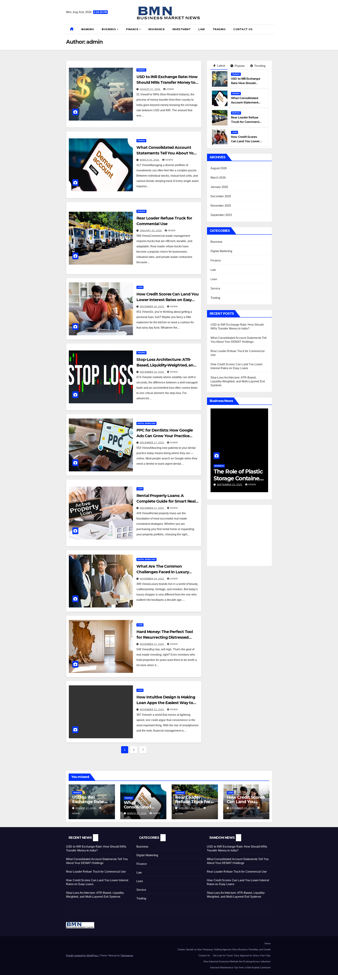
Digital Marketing (146, 423)
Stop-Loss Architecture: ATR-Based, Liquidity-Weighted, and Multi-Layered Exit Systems (166, 365)
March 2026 (218, 177)
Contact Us (242, 29)
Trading (219, 29)
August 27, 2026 (150, 89)
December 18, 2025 (152, 372)
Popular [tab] (239, 65)
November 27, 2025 (152, 644)
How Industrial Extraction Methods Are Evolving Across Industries (237, 961)
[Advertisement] (240, 533)
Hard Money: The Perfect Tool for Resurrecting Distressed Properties (164, 637)
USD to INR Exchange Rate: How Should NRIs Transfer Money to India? (167, 82)
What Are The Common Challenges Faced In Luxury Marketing (162, 572)
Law (201, 29)
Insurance (156, 29)
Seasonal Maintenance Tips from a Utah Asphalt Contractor (240, 967)
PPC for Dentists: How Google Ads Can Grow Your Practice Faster (164, 436)
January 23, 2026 (151, 230)
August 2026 (219, 168)
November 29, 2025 (152, 578)
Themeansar (126, 955)
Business (109, 29)
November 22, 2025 (152, 709)
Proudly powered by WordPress (82, 955)
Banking (87, 29)
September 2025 (221, 214)
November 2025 (221, 205)
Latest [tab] (221, 65)
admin (170, 89)
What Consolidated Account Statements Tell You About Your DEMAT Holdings (167, 153)
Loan (139, 287)
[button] (270, 29)
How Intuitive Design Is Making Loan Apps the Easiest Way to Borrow (165, 703)
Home (268, 943)
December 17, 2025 (152, 442)
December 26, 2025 (152, 306)
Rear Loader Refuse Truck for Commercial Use (246, 122)
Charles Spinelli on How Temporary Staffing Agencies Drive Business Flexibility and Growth (224, 949)
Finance (132, 29)
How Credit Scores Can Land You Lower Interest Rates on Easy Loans (167, 300)
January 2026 (219, 186)
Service (141, 211)
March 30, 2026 (150, 160)
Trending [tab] (260, 65)
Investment (181, 29)
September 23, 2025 (235, 484)
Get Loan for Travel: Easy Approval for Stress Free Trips (242, 955)
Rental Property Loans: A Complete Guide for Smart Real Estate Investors (165, 501)
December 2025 (221, 196)
